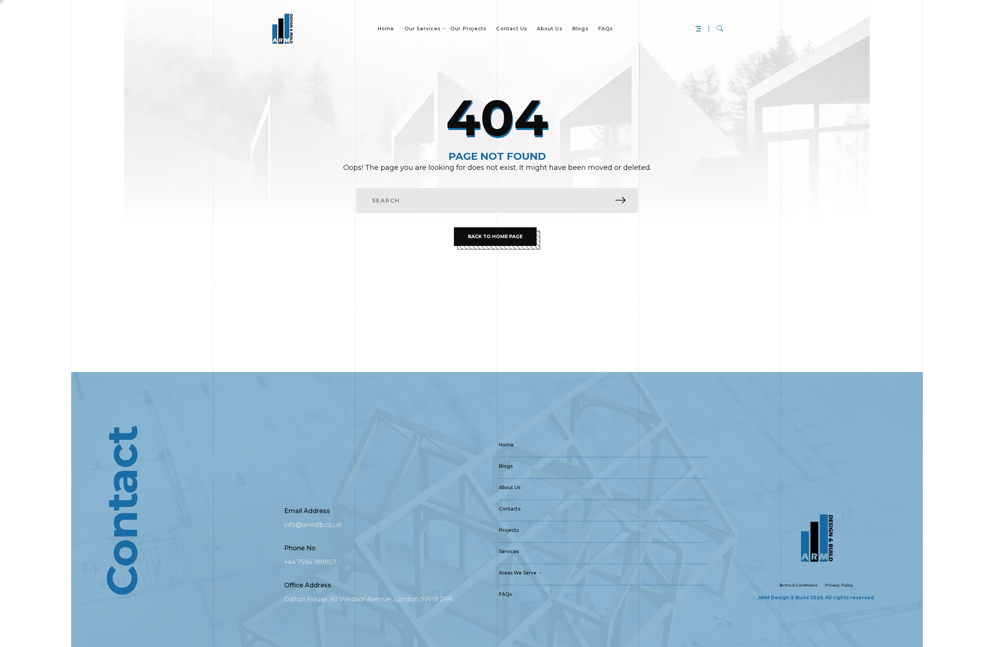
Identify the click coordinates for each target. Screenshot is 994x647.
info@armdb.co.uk (313, 524)
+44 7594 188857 (310, 562)
